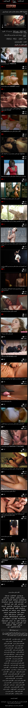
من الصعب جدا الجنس (20, 597)
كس (25, 601)
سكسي (22, 687)
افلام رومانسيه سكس (9, 645)
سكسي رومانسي (19, 693)
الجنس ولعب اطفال (10, 608)
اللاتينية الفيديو (19, 622)
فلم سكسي (6, 684)
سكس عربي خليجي (20, 654)
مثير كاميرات (5, 616)
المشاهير (20, 38)
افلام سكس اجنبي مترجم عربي (17, 663)
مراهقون (14, 2)
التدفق (9, 622)
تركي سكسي (6, 665)
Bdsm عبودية (5, 610)
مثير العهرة (20, 624)
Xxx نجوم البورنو (12, 612)
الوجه (18, 612)
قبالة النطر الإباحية (22, 599)
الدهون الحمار (24, 606)
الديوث (6, 614)
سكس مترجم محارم (22, 669)
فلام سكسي (6, 663)
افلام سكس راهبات (18, 647)
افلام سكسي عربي (15, 687)
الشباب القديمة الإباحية (19, 601)
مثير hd (14, 1)
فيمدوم (18, 610)
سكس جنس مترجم (9, 693)
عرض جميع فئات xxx (14, 630)
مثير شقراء (7, 595)
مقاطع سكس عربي (6, 669)
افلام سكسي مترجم (6, 639)
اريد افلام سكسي (20, 652)
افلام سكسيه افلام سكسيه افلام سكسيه (14, 656)
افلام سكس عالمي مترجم (13, 673)
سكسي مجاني (9, 641)
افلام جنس (8, 660)
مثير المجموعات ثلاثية (13, 616)
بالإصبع (18, 620)
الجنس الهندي (13, 689)
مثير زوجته (11, 601)
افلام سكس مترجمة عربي (18, 682)
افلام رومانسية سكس (10, 678)
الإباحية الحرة (21, 667)
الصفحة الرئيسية (14, 698)
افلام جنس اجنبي (14, 665)
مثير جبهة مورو (20, 595)
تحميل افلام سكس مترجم (9, 652)
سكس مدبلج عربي (16, 639)
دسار (15, 620)
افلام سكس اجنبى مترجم (20, 680)
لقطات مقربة (14, 618)
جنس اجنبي (12, 684)
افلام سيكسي (8, 658)
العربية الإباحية (9, 624)
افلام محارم (5, 671)
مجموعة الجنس (20, 614)
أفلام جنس (6, 667)
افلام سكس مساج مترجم (14, 592)
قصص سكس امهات (20, 671)
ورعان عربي (13, 669)
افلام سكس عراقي (8, 643)
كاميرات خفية (4, 599)
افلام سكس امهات (19, 691)
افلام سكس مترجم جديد (17, 658)
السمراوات (3, 606)
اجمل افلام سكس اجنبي (9, 654)
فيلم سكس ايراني (9, 647)
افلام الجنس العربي (19, 676)
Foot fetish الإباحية (15, 627)
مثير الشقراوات (17, 606)
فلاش (16, 604)
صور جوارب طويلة (12, 614)
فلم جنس (24, 639)
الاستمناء (10, 599)
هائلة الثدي (12, 597)
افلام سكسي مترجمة (9, 676)
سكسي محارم (6, 689)
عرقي (12, 604)
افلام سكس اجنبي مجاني (18, 650)
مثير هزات (4, 622)
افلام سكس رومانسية (17, 641)
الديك (24, 622)
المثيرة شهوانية (5, 620)
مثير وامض (6, 612)
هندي (3, 618)
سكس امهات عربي (19, 645)
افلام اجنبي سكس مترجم (16, 660)
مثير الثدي (14, 610)
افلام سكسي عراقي (20, 684)
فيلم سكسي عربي (13, 667)
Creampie (23, 610)
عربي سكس (12, 671)
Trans (14, 624)
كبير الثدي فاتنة (5, 601)
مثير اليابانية (15, 599)
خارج (9, 627)
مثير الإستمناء (22, 608)
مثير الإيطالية (9, 38)
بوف (4, 608)
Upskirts (7, 618)
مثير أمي (11, 620)
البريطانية (13, 622)
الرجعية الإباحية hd (22, 618)
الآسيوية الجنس (7, 1)
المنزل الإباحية (21, 1)
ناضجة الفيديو (13, 595)
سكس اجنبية (21, 665)
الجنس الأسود (22, 616)
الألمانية (16, 608)
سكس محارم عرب (9, 691)
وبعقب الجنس (6, 597)
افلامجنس (5, 673)
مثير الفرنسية (23, 620)
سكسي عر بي (19, 678)
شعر (10, 610)
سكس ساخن (7, 687)
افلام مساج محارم (18, 41)
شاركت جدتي (20, 604)
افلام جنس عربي (8, 650)
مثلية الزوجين (9, 606)
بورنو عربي (22, 673)
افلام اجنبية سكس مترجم (18, 643)
